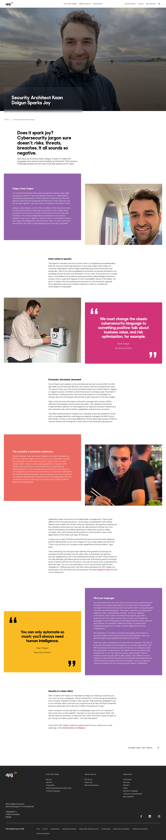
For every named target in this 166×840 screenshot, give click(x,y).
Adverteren (97, 4)
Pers (38, 829)
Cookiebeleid (55, 829)
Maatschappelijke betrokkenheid (58, 788)
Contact (141, 4)
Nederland (152, 4)
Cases (125, 788)
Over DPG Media (70, 4)
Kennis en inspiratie (130, 791)
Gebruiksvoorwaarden (69, 829)
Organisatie (50, 785)
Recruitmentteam (92, 785)
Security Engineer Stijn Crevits (103, 570)
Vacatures (88, 782)
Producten (127, 779)
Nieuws (49, 779)
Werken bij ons (85, 4)
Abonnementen (130, 4)
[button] (143, 748)
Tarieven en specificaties (132, 794)
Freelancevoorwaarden (140, 829)
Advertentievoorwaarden (121, 829)
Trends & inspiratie (53, 791)
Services (126, 782)
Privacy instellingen (43, 833)
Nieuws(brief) (128, 797)
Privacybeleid (105, 829)
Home (7, 119)
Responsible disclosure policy (89, 829)
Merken (49, 782)
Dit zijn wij (88, 779)
